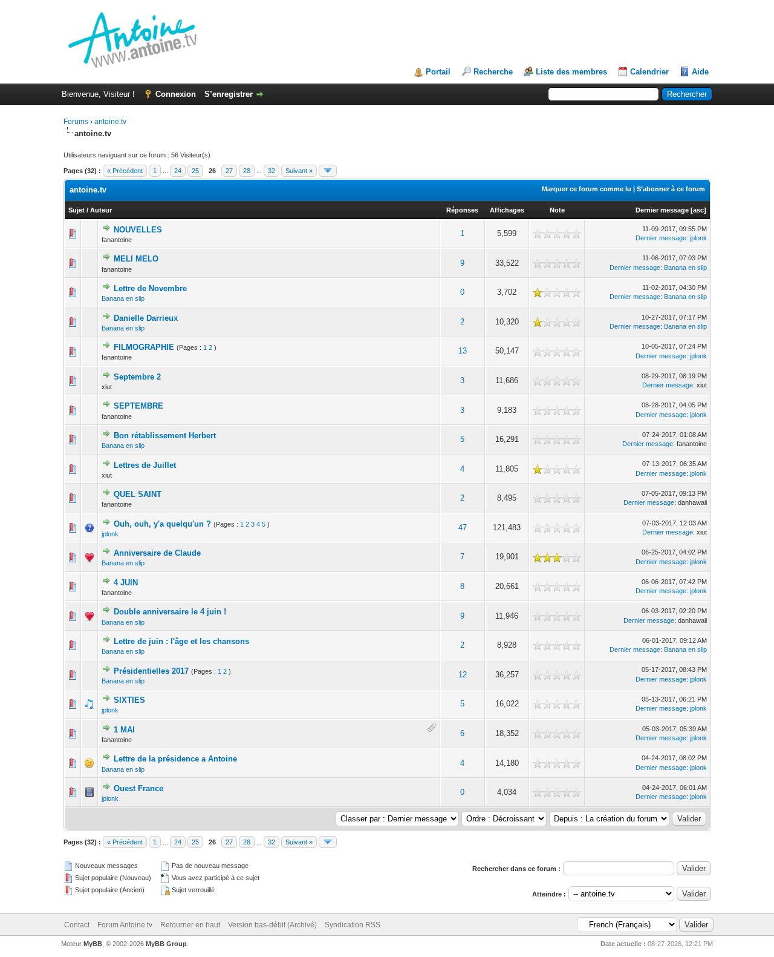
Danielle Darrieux (146, 318)
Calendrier (649, 71)
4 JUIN (126, 582)
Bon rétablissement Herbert (165, 435)
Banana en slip (685, 267)
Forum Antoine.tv (124, 925)
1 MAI (124, 729)
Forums (75, 121)
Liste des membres (571, 71)
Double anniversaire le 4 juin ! (170, 611)
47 (462, 527)
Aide (700, 71)
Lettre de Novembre (150, 288)
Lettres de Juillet (145, 465)
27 (229, 170)
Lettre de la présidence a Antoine (175, 758)
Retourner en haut (190, 925)
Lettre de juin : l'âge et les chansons (181, 641)
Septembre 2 (137, 376)
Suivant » (299, 170)
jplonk (698, 238)
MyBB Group (166, 943)
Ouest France (138, 788)
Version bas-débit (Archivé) (272, 925)
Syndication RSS (352, 925)
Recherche (493, 71)
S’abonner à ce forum (671, 188)
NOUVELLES (138, 229)
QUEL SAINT (137, 494)
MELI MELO (136, 258)
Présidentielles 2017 (151, 671)
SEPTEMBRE (138, 405)
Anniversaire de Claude (157, 552)
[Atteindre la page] (328, 171)
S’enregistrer (228, 94)
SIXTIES (129, 700)
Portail (438, 71)
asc (698, 210)
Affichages (507, 210)
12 (462, 674)
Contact (76, 925)
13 (462, 350)
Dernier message (662, 210)
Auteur (101, 210)
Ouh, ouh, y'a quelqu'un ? (162, 523)
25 (195, 170)
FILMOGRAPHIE (144, 347)
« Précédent (125, 170)
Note (557, 210)
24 (177, 170)
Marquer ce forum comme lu (586, 188)
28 (246, 170)
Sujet (76, 210)
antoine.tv (110, 121)
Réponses (462, 210)
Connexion (175, 94)
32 (271, 170)
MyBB (92, 943)
